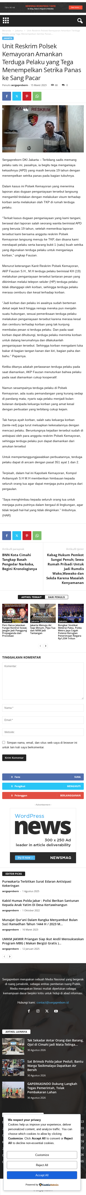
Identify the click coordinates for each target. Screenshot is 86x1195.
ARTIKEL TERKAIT (31, 597)
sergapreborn (19, 85)
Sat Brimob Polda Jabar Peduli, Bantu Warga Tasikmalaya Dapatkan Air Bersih (55, 1065)
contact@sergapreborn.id (53, 1002)
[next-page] (45, 645)
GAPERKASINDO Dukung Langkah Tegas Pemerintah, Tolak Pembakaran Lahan (52, 1088)
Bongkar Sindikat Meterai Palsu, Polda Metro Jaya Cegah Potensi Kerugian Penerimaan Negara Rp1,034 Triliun (70, 631)
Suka (77, 777)
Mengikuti (74, 786)
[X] (47, 1011)
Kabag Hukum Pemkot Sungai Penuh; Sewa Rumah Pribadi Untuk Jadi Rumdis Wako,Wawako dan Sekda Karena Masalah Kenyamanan (65, 569)
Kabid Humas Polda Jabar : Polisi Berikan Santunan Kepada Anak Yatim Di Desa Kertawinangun (40, 903)
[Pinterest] (26, 96)
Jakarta (19, 30)
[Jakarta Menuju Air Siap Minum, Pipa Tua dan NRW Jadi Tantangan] (43, 613)
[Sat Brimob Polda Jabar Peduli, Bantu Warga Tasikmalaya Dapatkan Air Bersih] (13, 1067)
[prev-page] (40, 645)
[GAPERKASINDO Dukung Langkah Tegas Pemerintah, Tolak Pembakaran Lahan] (13, 1090)
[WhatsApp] (37, 96)
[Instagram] (38, 1011)
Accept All (42, 1175)
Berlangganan (70, 795)
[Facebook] (6, 96)
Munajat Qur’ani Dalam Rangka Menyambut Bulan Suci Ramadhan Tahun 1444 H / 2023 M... (40, 922)
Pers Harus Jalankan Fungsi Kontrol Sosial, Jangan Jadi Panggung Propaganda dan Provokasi (14, 630)
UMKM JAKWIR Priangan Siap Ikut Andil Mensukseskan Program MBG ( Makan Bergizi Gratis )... (43, 941)
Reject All (42, 1165)
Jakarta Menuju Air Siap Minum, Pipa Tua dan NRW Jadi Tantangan (42, 629)
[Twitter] (16, 96)
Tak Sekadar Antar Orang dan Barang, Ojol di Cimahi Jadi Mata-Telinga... (55, 1042)
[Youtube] (56, 1011)
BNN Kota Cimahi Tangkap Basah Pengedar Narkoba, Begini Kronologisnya (19, 562)
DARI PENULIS (56, 597)
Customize (42, 1155)
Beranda (6, 30)
